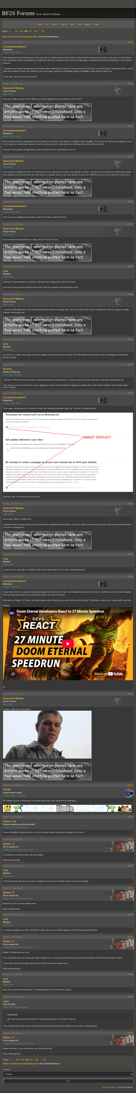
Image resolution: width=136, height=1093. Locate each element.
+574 (5, 277)
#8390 (130, 694)
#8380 (130, 202)
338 (35, 31)
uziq (5, 270)
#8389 (130, 576)
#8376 (130, 42)
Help (79, 24)
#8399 (130, 997)
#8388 (130, 554)
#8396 (130, 915)
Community (14, 37)
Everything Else (29, 37)
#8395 (130, 888)
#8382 (130, 266)
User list (63, 24)
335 (21, 31)
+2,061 (6, 827)
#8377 (130, 83)
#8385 (130, 364)
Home (39, 24)
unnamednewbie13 (14, 46)
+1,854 (6, 850)
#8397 (130, 937)
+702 (5, 375)
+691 (5, 94)
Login (96, 24)
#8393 (130, 839)
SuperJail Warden (13, 88)
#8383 (130, 294)
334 (16, 31)
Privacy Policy (109, 1087)
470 (43, 31)
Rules (72, 24)
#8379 (130, 156)
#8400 (130, 1033)
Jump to (6, 1069)
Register (87, 24)
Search (54, 24)
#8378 (130, 126)
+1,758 (6, 796)
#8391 (130, 785)
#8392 (130, 817)
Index (4, 37)
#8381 (130, 224)
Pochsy (7, 368)
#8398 (130, 974)
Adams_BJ (9, 821)
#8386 (130, 393)
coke (6, 1001)
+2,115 (6, 53)
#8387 (130, 504)
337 (30, 31)
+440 (5, 1007)
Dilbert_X (8, 843)
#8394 (130, 866)
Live (47, 24)
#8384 (130, 339)
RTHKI (7, 789)
